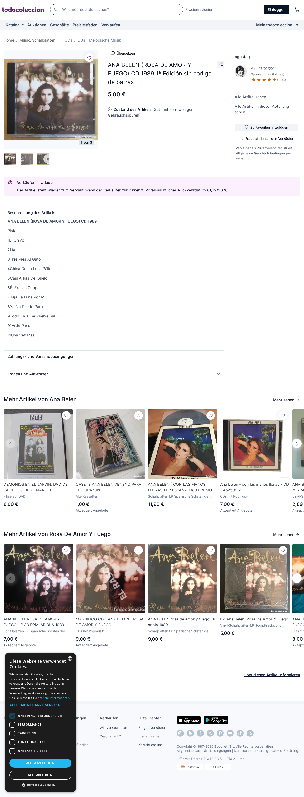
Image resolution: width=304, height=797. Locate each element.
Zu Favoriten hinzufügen (269, 127)
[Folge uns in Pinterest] (220, 733)
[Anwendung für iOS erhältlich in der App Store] (189, 719)
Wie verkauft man (113, 728)
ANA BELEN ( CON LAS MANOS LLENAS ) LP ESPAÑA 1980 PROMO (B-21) (180, 487)
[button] (114, 212)
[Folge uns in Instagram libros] (190, 733)
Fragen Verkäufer (151, 728)
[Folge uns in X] (210, 733)
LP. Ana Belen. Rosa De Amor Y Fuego (254, 619)
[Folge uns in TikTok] (240, 733)
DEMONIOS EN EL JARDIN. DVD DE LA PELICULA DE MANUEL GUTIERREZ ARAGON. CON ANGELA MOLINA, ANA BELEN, (36, 487)
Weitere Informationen (54, 698)
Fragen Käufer (149, 736)
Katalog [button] (13, 25)
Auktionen (36, 25)
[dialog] (40, 722)
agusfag (242, 56)
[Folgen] (89, 57)
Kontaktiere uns (150, 745)
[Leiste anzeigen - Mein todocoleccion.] (297, 25)
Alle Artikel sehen (250, 96)
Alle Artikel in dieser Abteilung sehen (262, 109)
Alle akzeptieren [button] (40, 763)
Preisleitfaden (85, 25)
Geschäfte (59, 25)
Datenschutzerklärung (251, 751)
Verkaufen (110, 25)
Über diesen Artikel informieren (272, 674)
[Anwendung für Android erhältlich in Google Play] (216, 719)
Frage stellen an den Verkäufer (269, 138)
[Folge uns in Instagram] (180, 733)
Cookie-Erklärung (284, 751)
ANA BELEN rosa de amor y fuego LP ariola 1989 (181, 622)
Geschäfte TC (110, 736)
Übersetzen (126, 53)
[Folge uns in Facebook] (200, 733)
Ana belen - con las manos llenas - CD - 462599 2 (254, 487)
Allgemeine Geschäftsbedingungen (204, 751)
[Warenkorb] (297, 9)
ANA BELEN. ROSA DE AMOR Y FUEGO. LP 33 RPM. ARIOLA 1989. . (35, 622)
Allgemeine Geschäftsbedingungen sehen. (263, 155)
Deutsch (191, 767)
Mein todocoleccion (274, 25)
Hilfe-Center (149, 718)
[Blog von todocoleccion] (250, 733)
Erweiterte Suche (198, 10)
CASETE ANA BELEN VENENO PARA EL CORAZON (108, 487)
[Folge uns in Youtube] (230, 733)
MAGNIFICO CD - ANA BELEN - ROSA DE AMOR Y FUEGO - (109, 622)
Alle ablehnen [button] (40, 775)
